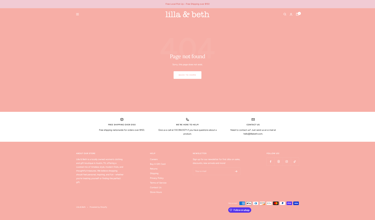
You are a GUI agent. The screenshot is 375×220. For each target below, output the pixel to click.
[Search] (285, 14)
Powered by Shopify (98, 207)
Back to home (187, 75)
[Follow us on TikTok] (295, 162)
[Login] (291, 14)
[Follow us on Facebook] (271, 162)
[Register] (236, 171)
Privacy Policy (157, 178)
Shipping (154, 173)
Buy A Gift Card (158, 164)
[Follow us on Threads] (279, 162)
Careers (154, 159)
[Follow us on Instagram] (287, 162)
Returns (153, 168)
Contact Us (155, 187)
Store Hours (156, 192)
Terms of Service (158, 182)
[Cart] (297, 14)
